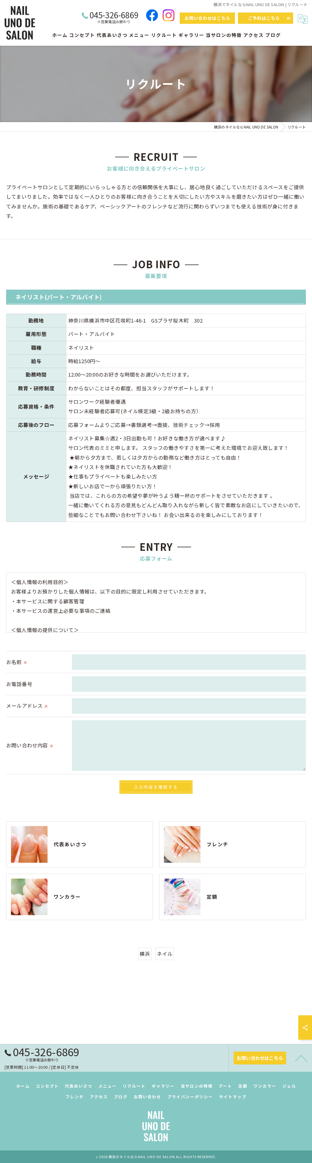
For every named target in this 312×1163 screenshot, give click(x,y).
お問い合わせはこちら (207, 18)
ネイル (165, 953)
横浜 (145, 953)
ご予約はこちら (264, 18)
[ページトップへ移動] (301, 1058)
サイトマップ (232, 1097)
